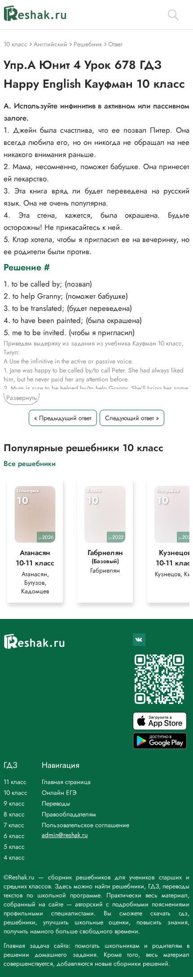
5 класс (14, 846)
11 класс (15, 781)
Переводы (56, 803)
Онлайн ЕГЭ (59, 792)
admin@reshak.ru (65, 834)
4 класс (14, 857)
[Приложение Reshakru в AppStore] (160, 727)
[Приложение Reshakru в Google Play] (160, 746)
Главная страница (66, 781)
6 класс (14, 835)
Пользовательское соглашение (85, 824)
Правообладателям (69, 814)
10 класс (15, 792)
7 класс (14, 824)
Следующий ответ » (132, 417)
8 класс (14, 814)
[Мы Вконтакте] (139, 639)
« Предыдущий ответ (63, 417)
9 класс (14, 803)
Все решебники (30, 463)
